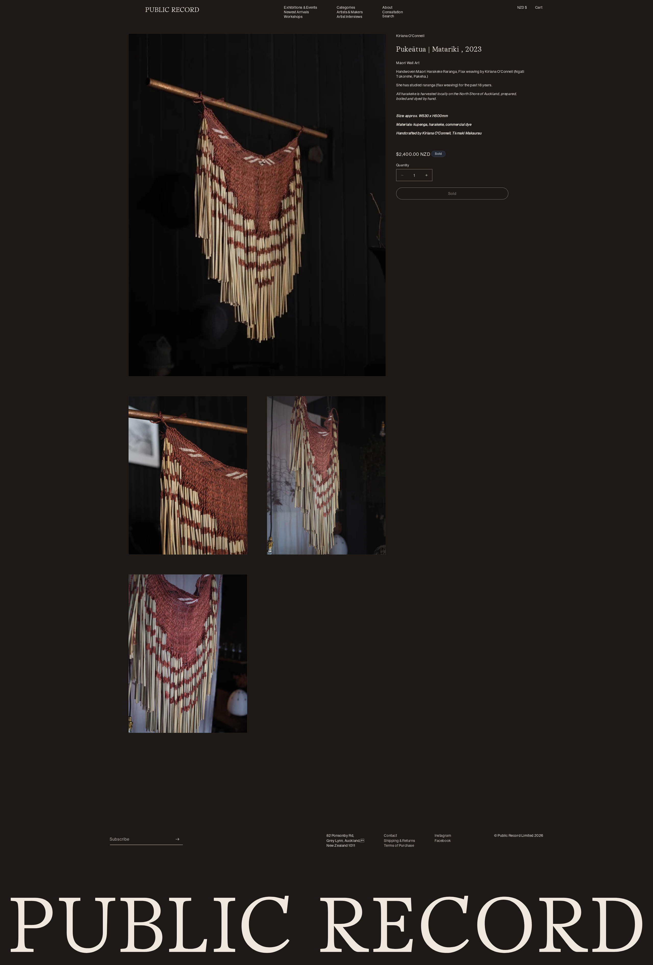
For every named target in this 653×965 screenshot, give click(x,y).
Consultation (392, 12)
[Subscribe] (177, 839)
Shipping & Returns (399, 840)
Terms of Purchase (399, 845)
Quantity (402, 165)
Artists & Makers (350, 12)
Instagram (443, 835)
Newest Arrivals (296, 12)
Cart (538, 7)
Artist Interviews (349, 16)
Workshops (293, 16)
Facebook (443, 840)
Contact (390, 835)
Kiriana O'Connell (410, 35)
